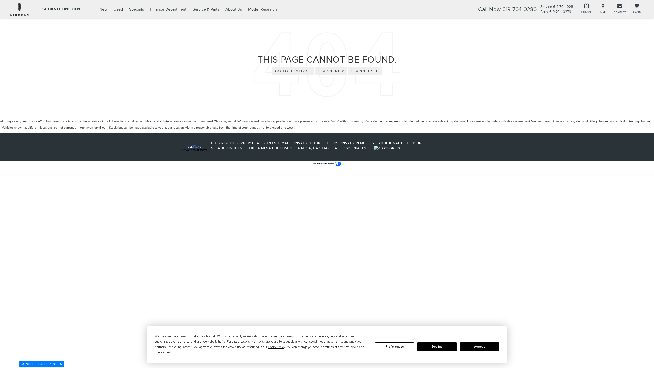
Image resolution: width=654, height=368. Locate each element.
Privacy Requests (357, 143)
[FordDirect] (194, 148)
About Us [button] (233, 9)
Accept (479, 346)
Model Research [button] (262, 9)
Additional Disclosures (402, 143)
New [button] (103, 9)
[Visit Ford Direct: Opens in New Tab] (387, 148)
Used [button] (118, 9)
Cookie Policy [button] (276, 347)
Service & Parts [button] (206, 9)
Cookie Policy (323, 143)
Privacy (300, 143)
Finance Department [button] (168, 9)
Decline (437, 346)
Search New (331, 71)
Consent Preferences (41, 364)
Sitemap (281, 143)
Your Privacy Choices (324, 163)
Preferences (394, 346)
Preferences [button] (163, 352)
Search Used (365, 71)
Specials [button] (136, 9)
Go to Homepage (293, 71)
